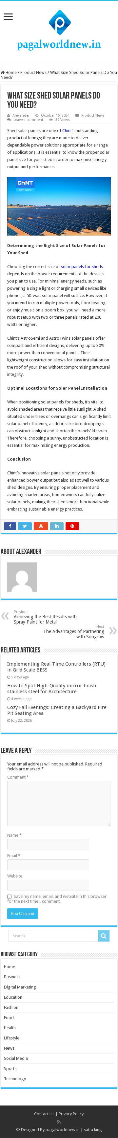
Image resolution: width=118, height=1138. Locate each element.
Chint (67, 130)
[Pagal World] (59, 30)
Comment (18, 777)
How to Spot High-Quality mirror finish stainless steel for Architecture (51, 688)
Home (11, 72)
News (9, 1048)
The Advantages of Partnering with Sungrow (73, 632)
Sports (10, 1068)
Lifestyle (11, 1038)
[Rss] (58, 1122)
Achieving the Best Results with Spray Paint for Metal (45, 617)
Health (10, 1027)
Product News (33, 72)
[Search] (103, 936)
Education (13, 997)
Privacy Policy (71, 1113)
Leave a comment (28, 120)
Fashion (11, 1007)
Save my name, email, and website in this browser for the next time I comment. (57, 899)
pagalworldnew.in (63, 1129)
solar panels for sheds (82, 266)
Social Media (16, 1058)
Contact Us (44, 1113)
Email (13, 855)
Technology (15, 1078)
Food (9, 1017)
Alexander (21, 115)
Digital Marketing (20, 987)
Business (12, 976)
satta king (93, 1129)
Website (14, 876)
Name (14, 835)
